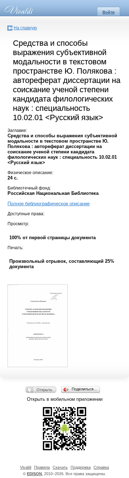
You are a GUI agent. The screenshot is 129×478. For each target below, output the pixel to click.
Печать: (15, 247)
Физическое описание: (30, 172)
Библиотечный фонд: (29, 188)
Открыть (44, 390)
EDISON (34, 474)
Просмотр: (18, 223)
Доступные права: (26, 213)
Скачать (60, 467)
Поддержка (81, 467)
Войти (108, 12)
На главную (25, 27)
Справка (101, 467)
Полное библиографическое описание (49, 203)
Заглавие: (17, 130)
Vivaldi (25, 467)
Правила (42, 467)
